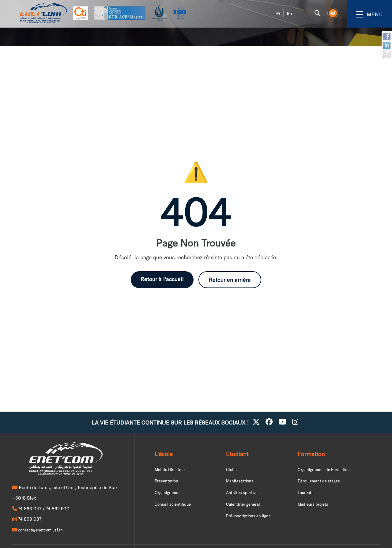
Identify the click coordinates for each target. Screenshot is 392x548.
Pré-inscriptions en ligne (248, 515)
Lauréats (306, 492)
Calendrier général (243, 504)
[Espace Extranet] (333, 13)
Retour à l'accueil (162, 279)
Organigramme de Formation (324, 469)
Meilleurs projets (313, 504)
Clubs (231, 469)
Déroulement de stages (319, 480)
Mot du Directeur (170, 469)
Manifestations (240, 480)
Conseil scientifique (173, 504)
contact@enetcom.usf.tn (40, 529)
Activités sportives (243, 492)
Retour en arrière (230, 279)
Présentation (166, 480)
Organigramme (168, 492)
